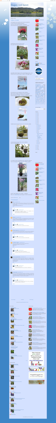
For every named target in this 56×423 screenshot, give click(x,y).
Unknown (14, 217)
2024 (37, 115)
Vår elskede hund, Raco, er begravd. (41, 20)
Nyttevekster (42, 98)
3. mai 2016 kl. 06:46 (20, 224)
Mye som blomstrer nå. (35, 346)
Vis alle (26, 360)
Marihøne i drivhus (39, 135)
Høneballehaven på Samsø (14, 364)
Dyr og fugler (43, 94)
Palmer (43, 102)
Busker (40, 88)
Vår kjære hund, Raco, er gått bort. (42, 40)
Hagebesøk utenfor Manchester (18, 319)
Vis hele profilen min (42, 64)
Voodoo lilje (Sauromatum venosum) (39, 137)
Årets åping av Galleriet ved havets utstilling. (41, 24)
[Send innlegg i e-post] (19, 197)
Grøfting (40, 31)
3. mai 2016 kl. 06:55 (20, 250)
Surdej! (15, 387)
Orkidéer (41, 95)
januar (38, 143)
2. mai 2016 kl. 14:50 (18, 217)
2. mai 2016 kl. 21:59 (21, 242)
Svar (13, 206)
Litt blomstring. (41, 196)
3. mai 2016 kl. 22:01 (20, 265)
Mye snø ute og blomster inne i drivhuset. (41, 49)
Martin (16, 224)
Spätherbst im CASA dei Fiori (18, 381)
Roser (42, 97)
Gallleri (41, 100)
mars (38, 141)
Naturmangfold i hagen (14, 347)
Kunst (36, 90)
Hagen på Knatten (13, 324)
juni (37, 131)
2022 (37, 117)
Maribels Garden (13, 369)
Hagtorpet (12, 375)
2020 (37, 119)
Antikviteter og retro (40, 91)
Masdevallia (17, 194)
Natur (36, 95)
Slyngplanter (42, 86)
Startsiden (22, 299)
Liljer (36, 86)
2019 (37, 120)
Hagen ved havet (19, 4)
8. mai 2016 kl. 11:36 (20, 272)
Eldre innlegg (31, 299)
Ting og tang (43, 93)
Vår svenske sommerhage (14, 335)
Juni (14, 350)
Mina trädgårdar (13, 392)
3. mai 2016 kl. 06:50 (20, 236)
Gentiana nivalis (15, 272)
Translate (42, 79)
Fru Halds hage (13, 313)
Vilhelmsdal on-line (13, 386)
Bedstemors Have (13, 414)
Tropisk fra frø (39, 85)
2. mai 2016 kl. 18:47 (22, 230)
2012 (37, 148)
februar (38, 142)
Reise (38, 94)
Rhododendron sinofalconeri (36, 333)
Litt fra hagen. (34, 325)
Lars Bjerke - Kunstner (16, 242)
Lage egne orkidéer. (42, 56)
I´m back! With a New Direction (18, 336)
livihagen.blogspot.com (16, 230)
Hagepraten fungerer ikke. (36, 329)
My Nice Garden (13, 397)
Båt (38, 101)
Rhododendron (37, 92)
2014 (37, 146)
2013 (37, 147)
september (38, 128)
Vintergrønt (37, 89)
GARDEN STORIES (13, 403)
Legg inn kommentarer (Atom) (24, 302)
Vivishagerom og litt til (14, 355)
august (38, 129)
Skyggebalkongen (13, 341)
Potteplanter (38, 84)
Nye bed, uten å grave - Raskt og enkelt (19, 325)
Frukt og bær (37, 100)
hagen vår (12, 349)
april (38, 140)
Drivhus (44, 90)
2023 (37, 116)
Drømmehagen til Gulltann (14, 330)
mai (37, 132)
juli (37, 130)
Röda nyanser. (16, 370)
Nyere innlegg (13, 299)
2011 (37, 149)
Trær (40, 90)
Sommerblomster (38, 96)
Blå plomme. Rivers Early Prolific (41, 28)
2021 (37, 118)
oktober (38, 127)
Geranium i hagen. (16, 308)
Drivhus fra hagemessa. (35, 342)
